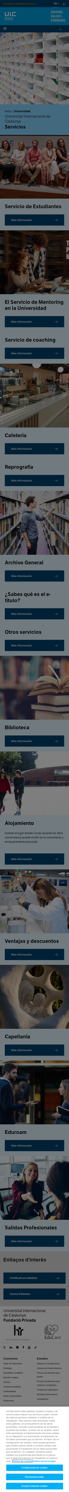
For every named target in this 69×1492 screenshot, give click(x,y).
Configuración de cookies (34, 1467)
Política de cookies (22, 1461)
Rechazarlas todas (34, 1477)
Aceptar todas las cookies (34, 1486)
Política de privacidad (44, 1461)
